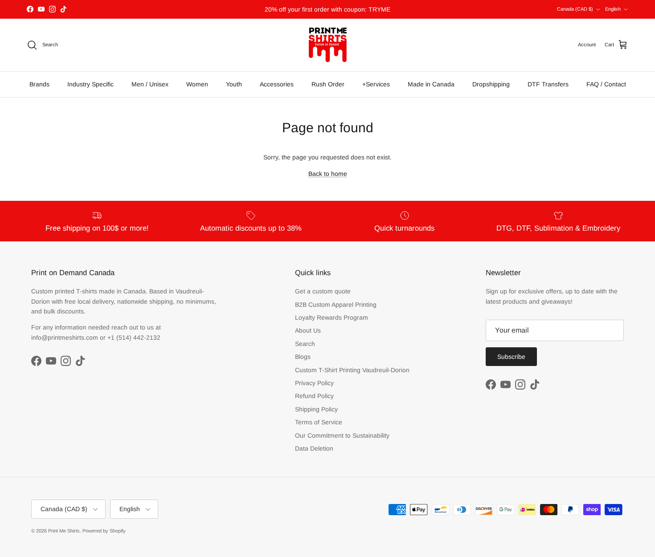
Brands (39, 84)
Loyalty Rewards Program (331, 317)
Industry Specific (90, 84)
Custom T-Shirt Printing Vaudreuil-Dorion (352, 370)
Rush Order (327, 84)
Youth (234, 84)
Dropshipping (491, 84)
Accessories (277, 84)
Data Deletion (314, 448)
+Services (376, 84)
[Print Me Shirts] (328, 45)
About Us (308, 330)
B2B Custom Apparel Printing (336, 304)
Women (197, 84)
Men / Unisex (149, 84)
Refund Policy (314, 395)
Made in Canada (431, 84)
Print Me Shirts (64, 530)
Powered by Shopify (104, 530)
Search (305, 343)
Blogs (303, 356)
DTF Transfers (548, 84)
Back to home (327, 173)
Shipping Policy (316, 409)
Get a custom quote (323, 291)
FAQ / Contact (606, 84)
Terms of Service (318, 422)
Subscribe (511, 356)
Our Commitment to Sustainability (342, 435)
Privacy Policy (314, 382)
